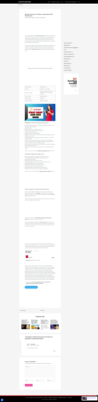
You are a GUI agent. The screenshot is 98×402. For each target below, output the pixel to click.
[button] (79, 1)
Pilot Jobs (66, 65)
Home (49, 1)
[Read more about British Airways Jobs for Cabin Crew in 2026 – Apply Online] (35, 326)
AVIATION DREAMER (24, 2)
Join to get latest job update (31, 287)
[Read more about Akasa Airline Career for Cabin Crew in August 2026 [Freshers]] (54, 326)
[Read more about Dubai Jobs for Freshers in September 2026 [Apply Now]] (25, 326)
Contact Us (70, 397)
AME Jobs (66, 45)
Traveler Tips (67, 70)
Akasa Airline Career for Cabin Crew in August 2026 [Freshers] (54, 321)
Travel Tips (66, 68)
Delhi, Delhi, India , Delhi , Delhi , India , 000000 (29, 251)
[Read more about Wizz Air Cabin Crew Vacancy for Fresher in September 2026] (45, 327)
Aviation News (67, 52)
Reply (54, 350)
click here (38, 193)
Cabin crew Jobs (35, 17)
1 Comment (27, 17)
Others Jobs (67, 63)
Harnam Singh (33, 344)
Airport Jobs (67, 43)
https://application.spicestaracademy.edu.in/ (34, 283)
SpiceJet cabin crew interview (45, 171)
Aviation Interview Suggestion (70, 1)
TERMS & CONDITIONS (52, 397)
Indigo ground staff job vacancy (44, 150)
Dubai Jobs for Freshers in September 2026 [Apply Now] (25, 321)
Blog (34, 397)
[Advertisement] (40, 27)
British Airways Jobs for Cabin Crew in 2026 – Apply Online (34, 321)
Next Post (42, 310)
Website (53, 257)
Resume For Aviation (56, 1)
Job (61, 1)
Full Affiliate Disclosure (62, 397)
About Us (31, 397)
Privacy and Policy (39, 397)
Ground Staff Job (68, 56)
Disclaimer (46, 397)
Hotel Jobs (66, 58)
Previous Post (22, 310)
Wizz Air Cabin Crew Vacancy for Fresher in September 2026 (45, 321)
